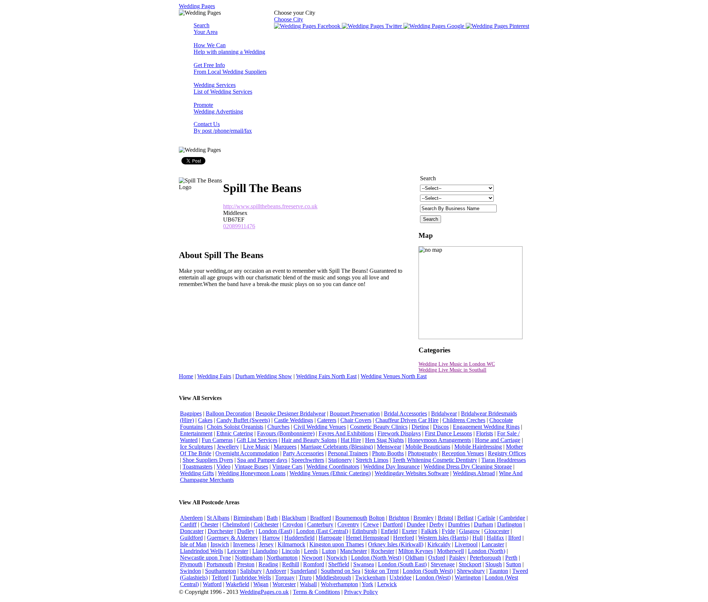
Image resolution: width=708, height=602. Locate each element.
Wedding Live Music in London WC (457, 364)
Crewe (371, 524)
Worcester (284, 584)
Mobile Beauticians (427, 446)
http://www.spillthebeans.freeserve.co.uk (270, 206)
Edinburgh (364, 531)
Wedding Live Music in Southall (452, 370)
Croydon (292, 524)
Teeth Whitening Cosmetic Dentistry (434, 460)
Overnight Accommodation (247, 453)
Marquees (285, 446)
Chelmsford (236, 524)
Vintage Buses (251, 466)
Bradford (320, 518)
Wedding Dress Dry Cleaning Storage (468, 466)
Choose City (288, 19)
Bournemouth (351, 518)
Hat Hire (351, 440)
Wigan (260, 584)
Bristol (445, 518)
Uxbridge (400, 577)
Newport (312, 557)
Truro (305, 577)
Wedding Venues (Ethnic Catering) (330, 473)
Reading (268, 564)
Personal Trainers (348, 453)
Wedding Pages (197, 6)
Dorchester (220, 531)
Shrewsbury (471, 571)
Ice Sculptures (196, 446)
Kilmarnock (291, 544)
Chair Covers (355, 420)
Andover (276, 571)
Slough (493, 564)
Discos (441, 427)
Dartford (393, 524)
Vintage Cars (287, 466)
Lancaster (493, 544)
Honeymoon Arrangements (439, 440)
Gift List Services (257, 440)
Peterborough (485, 557)
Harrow (271, 538)
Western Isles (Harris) (443, 538)
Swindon (190, 571)
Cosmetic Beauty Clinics (378, 427)
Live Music (256, 446)
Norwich (336, 557)
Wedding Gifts (197, 473)
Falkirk (429, 531)
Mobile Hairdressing (478, 446)
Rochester (382, 551)
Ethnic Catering (234, 433)
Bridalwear (444, 413)
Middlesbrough (333, 577)
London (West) (433, 577)
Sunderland (303, 571)
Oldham (414, 557)
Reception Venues (463, 453)
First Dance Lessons (448, 433)
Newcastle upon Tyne (205, 557)
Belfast (465, 518)
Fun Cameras (217, 440)
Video (223, 466)
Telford (220, 577)
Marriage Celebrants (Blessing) (337, 446)
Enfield (389, 531)
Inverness (244, 544)
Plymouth (191, 564)
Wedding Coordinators (332, 466)
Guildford (191, 538)
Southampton (220, 571)
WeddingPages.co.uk (264, 592)
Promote (218, 108)
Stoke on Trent (381, 571)
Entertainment (196, 433)
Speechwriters (307, 460)
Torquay (285, 577)
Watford (212, 584)
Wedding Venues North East (394, 376)
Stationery (340, 460)
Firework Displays (399, 433)
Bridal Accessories (405, 413)
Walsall (308, 584)
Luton (329, 551)
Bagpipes (191, 413)
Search (206, 28)
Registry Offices (507, 453)
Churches (278, 427)
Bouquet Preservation (355, 413)
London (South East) (402, 564)
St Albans (218, 518)
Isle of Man (193, 544)
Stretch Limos (372, 460)
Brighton (399, 518)
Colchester (266, 524)
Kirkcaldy (439, 544)
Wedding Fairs (214, 376)
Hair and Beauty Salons (309, 440)
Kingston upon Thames (336, 544)
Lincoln (291, 551)
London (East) (275, 531)
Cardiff (188, 524)
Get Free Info (230, 68)
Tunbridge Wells (252, 577)
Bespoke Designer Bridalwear (291, 413)
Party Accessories (303, 453)
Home (186, 376)
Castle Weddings (293, 420)
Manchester (353, 551)
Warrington (468, 577)
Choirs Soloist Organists (235, 427)
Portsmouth (219, 564)
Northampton (282, 557)
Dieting (420, 427)
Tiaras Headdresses (503, 460)
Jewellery (228, 446)
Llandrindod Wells (201, 551)
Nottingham (249, 557)
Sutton (513, 564)
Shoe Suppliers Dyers (208, 460)
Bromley (423, 518)
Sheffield (338, 564)
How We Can (229, 48)
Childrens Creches (463, 420)
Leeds (311, 551)
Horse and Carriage (497, 440)
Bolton (377, 518)
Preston (245, 564)
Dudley (245, 531)
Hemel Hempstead (367, 538)
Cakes (205, 420)
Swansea (363, 564)
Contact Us (223, 127)
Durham (483, 524)
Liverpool (466, 544)
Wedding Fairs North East (326, 376)
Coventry (348, 524)
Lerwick (387, 584)
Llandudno (265, 551)
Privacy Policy (361, 592)
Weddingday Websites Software (412, 473)
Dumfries (459, 524)
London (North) (486, 551)
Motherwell (450, 551)
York (367, 584)
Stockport (470, 564)
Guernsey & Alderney (232, 538)
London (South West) (428, 571)
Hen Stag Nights (384, 440)
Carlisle (486, 518)
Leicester (237, 551)
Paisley (457, 557)
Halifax (495, 538)
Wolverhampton (339, 584)
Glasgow (469, 531)
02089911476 (239, 226)
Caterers (326, 420)
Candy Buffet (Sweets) (243, 420)
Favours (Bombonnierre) (286, 433)
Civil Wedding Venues (320, 427)
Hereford (403, 538)
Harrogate (330, 538)
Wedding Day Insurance (391, 466)
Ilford (514, 538)
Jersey (266, 544)
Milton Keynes (415, 551)
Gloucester (496, 531)
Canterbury (320, 524)
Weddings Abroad (474, 473)
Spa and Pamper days (262, 460)
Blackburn (294, 518)
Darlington (509, 524)
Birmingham (248, 518)
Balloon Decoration (228, 413)
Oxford (436, 557)
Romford (313, 564)
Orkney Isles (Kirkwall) (395, 544)
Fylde (448, 531)
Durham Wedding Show (263, 376)
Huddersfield (299, 538)
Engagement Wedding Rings (486, 427)
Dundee (416, 524)
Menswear (389, 446)
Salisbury (251, 571)
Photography (423, 453)
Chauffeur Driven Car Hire (406, 420)
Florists (484, 433)
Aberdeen (191, 518)
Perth (511, 557)
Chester (209, 524)
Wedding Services (223, 88)
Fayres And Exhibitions (346, 433)
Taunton (498, 571)
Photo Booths (388, 453)
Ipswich (220, 544)
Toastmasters (197, 466)
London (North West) (376, 557)
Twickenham (370, 577)
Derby (436, 524)
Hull (477, 538)
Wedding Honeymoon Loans (251, 473)
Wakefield (237, 584)
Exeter (409, 531)
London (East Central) (322, 531)
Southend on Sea (340, 571)
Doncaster (192, 531)
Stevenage (443, 564)
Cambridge (512, 518)
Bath (272, 518)
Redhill (290, 564)
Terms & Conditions (316, 592)
